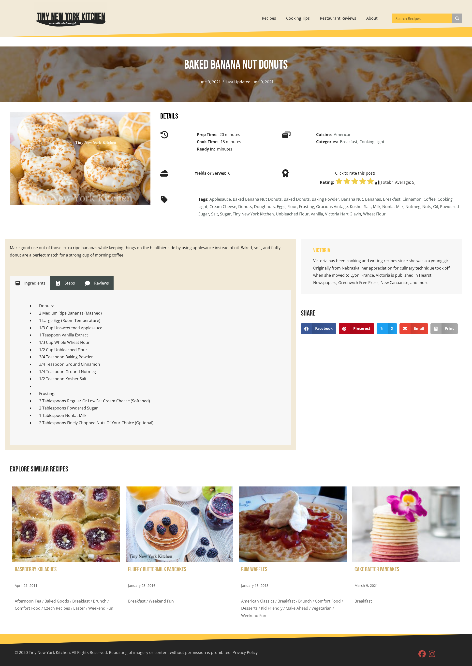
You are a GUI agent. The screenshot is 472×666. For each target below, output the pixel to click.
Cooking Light (371, 141)
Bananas (373, 199)
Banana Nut (352, 199)
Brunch (99, 601)
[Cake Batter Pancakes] (406, 554)
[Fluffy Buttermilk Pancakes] (179, 554)
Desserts (249, 608)
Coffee (430, 199)
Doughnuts (264, 206)
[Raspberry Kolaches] (66, 554)
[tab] (30, 283)
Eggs (281, 206)
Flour (292, 206)
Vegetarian (321, 608)
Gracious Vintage (332, 206)
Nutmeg (412, 206)
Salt (214, 214)
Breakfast (348, 141)
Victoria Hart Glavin (343, 214)
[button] (422, 654)
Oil (435, 206)
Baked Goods (56, 601)
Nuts (426, 206)
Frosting (306, 206)
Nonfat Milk (392, 206)
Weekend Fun (100, 608)
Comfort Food (28, 608)
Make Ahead (297, 608)
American (343, 134)
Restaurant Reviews (338, 18)
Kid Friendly (271, 608)
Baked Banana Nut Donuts (257, 199)
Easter (79, 608)
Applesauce (220, 199)
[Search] (457, 18)
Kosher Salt (360, 206)
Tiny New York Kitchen (253, 214)
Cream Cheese (222, 206)
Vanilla (317, 214)
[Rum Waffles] (292, 554)
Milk (376, 206)
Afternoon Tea (28, 601)
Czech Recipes (57, 608)
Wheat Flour (374, 214)
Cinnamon (412, 199)
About (372, 18)
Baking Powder (325, 199)
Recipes (269, 18)
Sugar (225, 214)
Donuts (245, 206)
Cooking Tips (298, 18)
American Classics (257, 601)
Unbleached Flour (292, 214)
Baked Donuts (297, 199)
